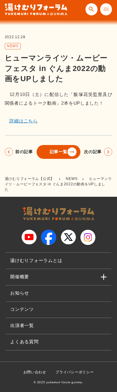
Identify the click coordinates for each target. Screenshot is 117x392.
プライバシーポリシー (75, 372)
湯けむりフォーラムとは (36, 260)
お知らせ (19, 293)
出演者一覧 (22, 325)
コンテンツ (22, 309)
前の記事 (24, 152)
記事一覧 (59, 152)
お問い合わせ (34, 372)
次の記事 (93, 152)
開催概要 (19, 276)
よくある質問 (24, 341)
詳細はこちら (23, 121)
